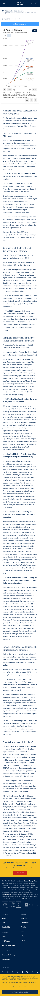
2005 (9, 89)
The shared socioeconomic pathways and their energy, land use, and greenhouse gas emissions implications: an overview (20, 770)
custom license (6, 894)
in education (18, 278)
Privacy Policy (16, 982)
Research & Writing (8, 955)
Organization (25, 922)
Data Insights (6, 927)
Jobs (22, 936)
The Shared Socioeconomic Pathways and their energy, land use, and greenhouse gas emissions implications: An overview (20, 847)
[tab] (5, 35)
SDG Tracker (6, 941)
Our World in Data (20, 3)
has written (29, 235)
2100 (34, 89)
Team (22, 931)
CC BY (4, 100)
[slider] (14, 90)
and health (27, 278)
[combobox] (31, 3)
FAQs (24, 899)
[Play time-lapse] (4, 89)
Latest (4, 936)
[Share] (31, 100)
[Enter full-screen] (35, 100)
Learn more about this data (19, 97)
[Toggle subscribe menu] (36, 3)
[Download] (27, 100)
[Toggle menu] (4, 3)
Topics (4, 918)
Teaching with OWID (8, 945)
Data (3, 922)
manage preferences (29, 982)
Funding (23, 927)
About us (24, 918)
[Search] (31, 3)
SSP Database (22, 786)
